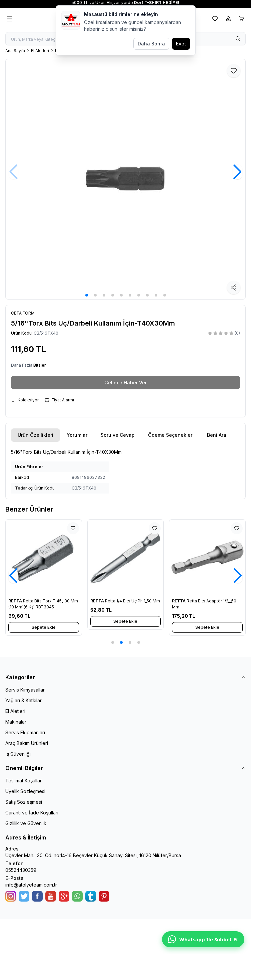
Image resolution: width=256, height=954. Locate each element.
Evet (181, 43)
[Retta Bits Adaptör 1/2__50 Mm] (207, 558)
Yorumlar (77, 435)
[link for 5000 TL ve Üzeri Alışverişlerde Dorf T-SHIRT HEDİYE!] (125, 2)
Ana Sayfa (15, 50)
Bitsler (39, 365)
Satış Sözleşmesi (23, 802)
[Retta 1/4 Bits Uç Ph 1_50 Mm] (126, 558)
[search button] (238, 38)
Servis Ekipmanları (25, 732)
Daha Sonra (151, 43)
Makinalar (15, 722)
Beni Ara (216, 435)
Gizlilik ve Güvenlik (25, 823)
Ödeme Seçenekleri (171, 435)
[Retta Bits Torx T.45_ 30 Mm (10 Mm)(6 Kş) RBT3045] (44, 558)
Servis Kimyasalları (25, 690)
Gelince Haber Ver (125, 382)
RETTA (15, 600)
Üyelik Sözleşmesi (25, 791)
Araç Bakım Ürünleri (26, 743)
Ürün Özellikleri (35, 435)
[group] (125, 179)
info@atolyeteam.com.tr (31, 885)
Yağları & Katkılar (23, 700)
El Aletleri (40, 50)
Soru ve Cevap (118, 435)
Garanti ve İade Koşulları (31, 812)
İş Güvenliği (18, 754)
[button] (86, 295)
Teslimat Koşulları (24, 780)
